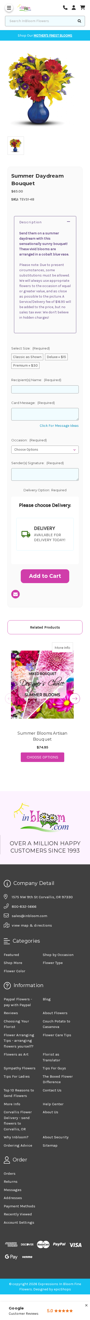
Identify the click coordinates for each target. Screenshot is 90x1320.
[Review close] (86, 1305)
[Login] (75, 8)
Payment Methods (19, 1206)
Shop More (13, 962)
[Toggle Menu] (9, 8)
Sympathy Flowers (20, 1068)
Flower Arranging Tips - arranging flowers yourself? (19, 1041)
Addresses (13, 1198)
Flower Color (14, 971)
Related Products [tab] (45, 627)
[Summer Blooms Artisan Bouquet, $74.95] (42, 684)
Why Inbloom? (16, 1137)
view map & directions (32, 925)
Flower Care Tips (57, 1035)
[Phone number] (67, 8)
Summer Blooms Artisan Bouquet (42, 736)
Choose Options (45, 756)
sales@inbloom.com (29, 916)
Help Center (53, 1104)
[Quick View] (68, 647)
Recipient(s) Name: (36, 380)
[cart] (82, 8)
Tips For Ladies (17, 1076)
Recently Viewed (18, 1214)
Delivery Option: (45, 490)
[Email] (15, 594)
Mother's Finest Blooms (53, 35)
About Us (50, 1112)
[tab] (45, 534)
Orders (10, 1173)
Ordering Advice (18, 1145)
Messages (13, 1190)
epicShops (62, 1289)
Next (75, 698)
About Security (55, 1137)
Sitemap (50, 1145)
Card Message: (33, 403)
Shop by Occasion (58, 954)
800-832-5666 (24, 906)
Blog (47, 999)
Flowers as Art (16, 1054)
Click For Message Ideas (59, 426)
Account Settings (19, 1222)
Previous (10, 698)
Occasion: (29, 440)
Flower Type (53, 962)
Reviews (11, 1013)
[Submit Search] (79, 21)
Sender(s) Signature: (37, 463)
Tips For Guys (54, 1068)
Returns (11, 1181)
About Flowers (55, 1013)
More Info (64, 647)
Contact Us (52, 1090)
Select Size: (30, 348)
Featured (11, 954)
